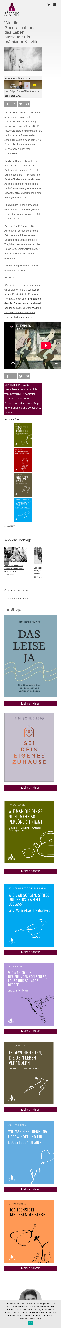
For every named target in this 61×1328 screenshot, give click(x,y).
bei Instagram (12, 96)
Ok (30, 1323)
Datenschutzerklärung (30, 1318)
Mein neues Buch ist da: (17, 78)
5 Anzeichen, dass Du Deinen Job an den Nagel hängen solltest (22, 303)
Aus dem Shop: (12, 419)
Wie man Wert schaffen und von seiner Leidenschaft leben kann (22, 312)
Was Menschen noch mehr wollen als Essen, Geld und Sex (14, 569)
